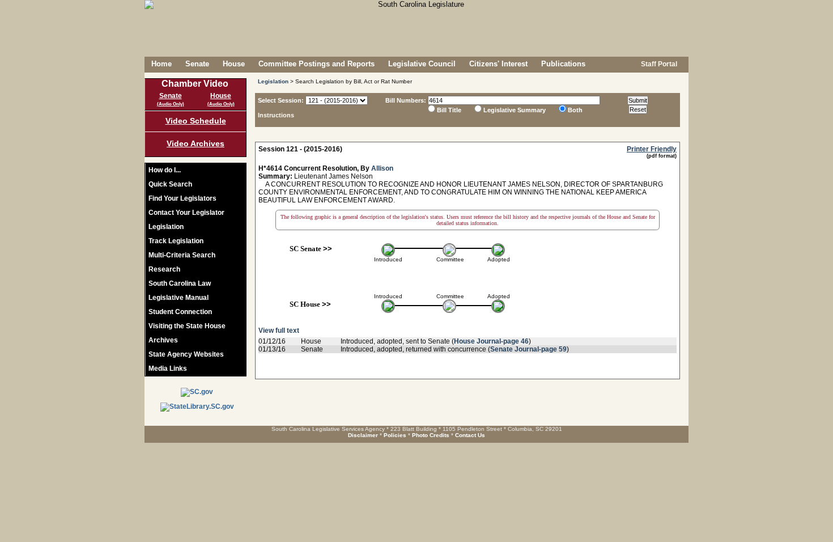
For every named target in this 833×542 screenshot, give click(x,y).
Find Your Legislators (182, 198)
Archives (163, 340)
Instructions (276, 115)
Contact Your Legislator (186, 213)
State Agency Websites (186, 354)
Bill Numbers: (405, 100)
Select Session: (281, 100)
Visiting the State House (187, 326)
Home (161, 64)
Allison (382, 168)
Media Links (167, 368)
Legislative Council (422, 64)
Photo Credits (430, 435)
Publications (563, 64)
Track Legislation (175, 241)
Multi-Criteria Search (181, 255)
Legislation (166, 227)
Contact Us (470, 435)
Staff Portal (658, 64)
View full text (278, 330)
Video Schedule (195, 120)
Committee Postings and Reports (316, 64)
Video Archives (195, 143)
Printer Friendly (652, 149)
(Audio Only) (170, 104)
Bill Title (449, 110)
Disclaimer (363, 435)
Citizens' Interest (498, 64)
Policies (395, 435)
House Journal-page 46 (491, 341)
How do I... (164, 170)
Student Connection (180, 312)
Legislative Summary (514, 110)
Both (575, 110)
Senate (197, 64)
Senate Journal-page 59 (528, 349)
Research (164, 269)
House (234, 64)
